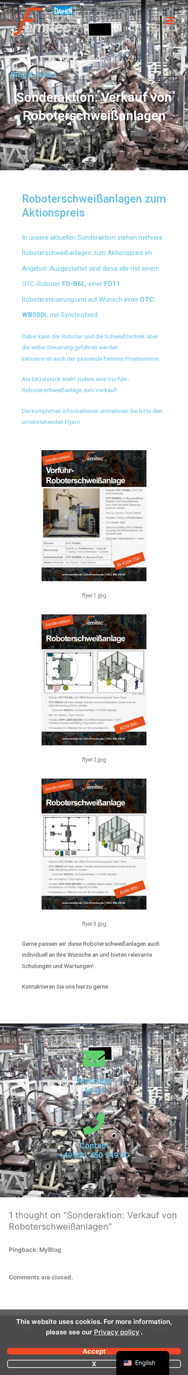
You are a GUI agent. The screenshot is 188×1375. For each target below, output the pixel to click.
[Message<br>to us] (94, 1058)
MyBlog (50, 1249)
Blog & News (33, 74)
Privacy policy (116, 1332)
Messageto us (94, 1085)
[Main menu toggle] (170, 21)
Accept (94, 1351)
